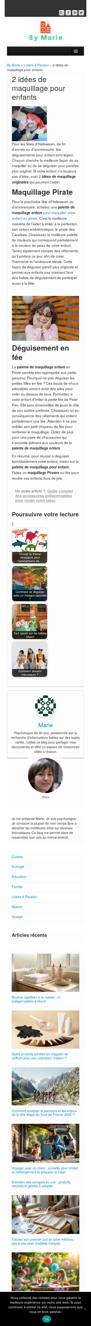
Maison (17, 906)
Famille (17, 886)
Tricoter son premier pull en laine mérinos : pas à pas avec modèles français (43, 1241)
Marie (45, 724)
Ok (47, 1319)
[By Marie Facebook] (68, 12)
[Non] (85, 1309)
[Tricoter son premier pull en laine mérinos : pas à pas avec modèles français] (45, 1214)
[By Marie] (45, 30)
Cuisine (17, 856)
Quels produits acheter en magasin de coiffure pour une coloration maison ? (40, 1056)
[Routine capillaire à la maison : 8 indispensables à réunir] (45, 973)
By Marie (13, 65)
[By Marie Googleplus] (61, 12)
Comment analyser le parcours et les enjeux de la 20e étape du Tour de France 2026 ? (44, 1112)
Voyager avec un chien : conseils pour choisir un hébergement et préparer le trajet (45, 1170)
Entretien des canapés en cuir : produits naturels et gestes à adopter (41, 1184)
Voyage (17, 916)
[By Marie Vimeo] (74, 12)
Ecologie (18, 866)
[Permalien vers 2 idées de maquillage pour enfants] (29, 123)
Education (19, 876)
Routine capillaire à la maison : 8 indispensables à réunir (36, 999)
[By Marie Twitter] (81, 12)
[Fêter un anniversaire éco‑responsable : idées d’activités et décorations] (45, 1271)
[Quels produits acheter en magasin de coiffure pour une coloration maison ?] (45, 1029)
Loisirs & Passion (36, 65)
